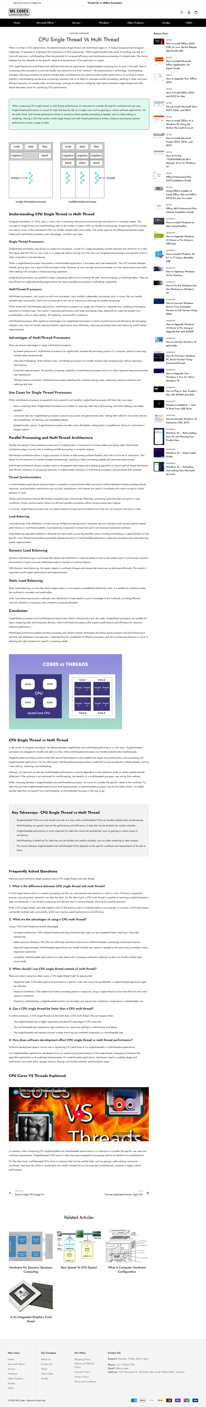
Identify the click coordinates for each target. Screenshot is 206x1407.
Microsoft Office (45, 22)
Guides (166, 22)
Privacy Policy (81, 1376)
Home (17, 22)
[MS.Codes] (19, 12)
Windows (104, 22)
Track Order (47, 1373)
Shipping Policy (82, 1359)
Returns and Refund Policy (84, 1365)
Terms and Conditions (85, 1381)
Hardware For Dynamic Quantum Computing (30, 1269)
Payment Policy (82, 1372)
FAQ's (189, 22)
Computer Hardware (79, 33)
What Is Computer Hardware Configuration (127, 1269)
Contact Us (46, 1364)
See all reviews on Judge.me (27, 3)
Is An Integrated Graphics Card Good (31, 1319)
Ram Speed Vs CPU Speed (79, 1267)
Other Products (135, 22)
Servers (76, 22)
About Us (46, 1359)
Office (169, 40)
